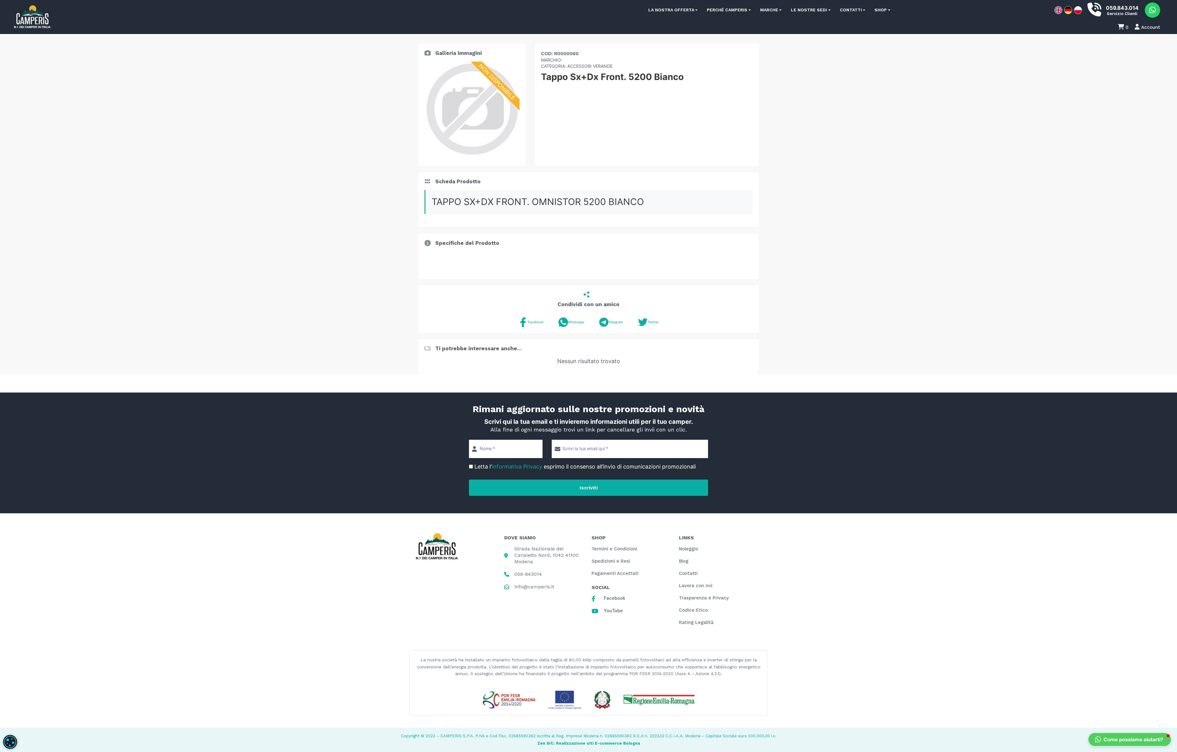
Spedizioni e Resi (611, 561)
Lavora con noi (695, 585)
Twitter (653, 322)
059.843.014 (1122, 8)
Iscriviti (589, 488)
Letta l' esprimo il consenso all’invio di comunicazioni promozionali (585, 466)
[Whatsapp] (1152, 10)
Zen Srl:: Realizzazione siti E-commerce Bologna (588, 743)
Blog (683, 561)
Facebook (535, 322)
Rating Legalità (696, 622)
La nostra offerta (671, 9)
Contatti (851, 9)
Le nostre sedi (809, 9)
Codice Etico (693, 610)
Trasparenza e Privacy (704, 598)
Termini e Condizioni (614, 549)
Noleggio (688, 549)
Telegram (615, 322)
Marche (769, 9)
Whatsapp (576, 322)
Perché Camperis (727, 9)
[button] (1129, 739)
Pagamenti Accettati (615, 573)
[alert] (10, 742)
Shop (880, 9)
